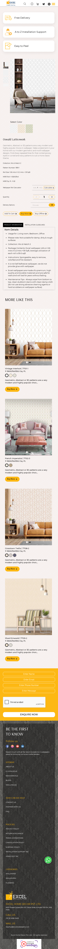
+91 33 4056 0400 (12, 918)
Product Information (13, 225)
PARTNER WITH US (13, 807)
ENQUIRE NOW (29, 714)
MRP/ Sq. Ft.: (7, 181)
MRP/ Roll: (6, 177)
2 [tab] (30, 362)
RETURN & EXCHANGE (14, 833)
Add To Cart (10, 214)
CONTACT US (11, 802)
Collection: (6, 163)
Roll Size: (6, 172)
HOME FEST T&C (12, 856)
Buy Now (25, 214)
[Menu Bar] (53, 4)
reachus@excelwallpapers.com (17, 927)
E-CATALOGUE (11, 771)
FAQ (7, 811)
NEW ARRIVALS (12, 776)
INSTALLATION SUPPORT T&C (17, 852)
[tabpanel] (28, 337)
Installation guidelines (35, 225)
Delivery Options (9, 205)
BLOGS (8, 780)
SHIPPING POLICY (13, 847)
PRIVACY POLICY (12, 829)
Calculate (48, 188)
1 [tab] (27, 362)
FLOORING (10, 883)
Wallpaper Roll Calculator (12, 187)
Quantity (6, 197)
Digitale (54, 945)
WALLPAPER (11, 874)
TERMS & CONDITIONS (14, 838)
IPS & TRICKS (12, 785)
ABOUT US (10, 767)
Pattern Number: (9, 168)
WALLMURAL (11, 878)
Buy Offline (40, 214)
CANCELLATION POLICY (15, 843)
